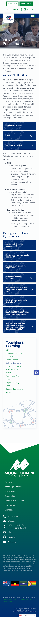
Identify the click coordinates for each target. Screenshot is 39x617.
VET (7, 350)
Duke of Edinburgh (14, 363)
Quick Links (11, 9)
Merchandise (32, 611)
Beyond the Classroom (14, 501)
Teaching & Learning (15, 344)
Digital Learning (12, 382)
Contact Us (9, 510)
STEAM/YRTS (12, 369)
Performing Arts (12, 376)
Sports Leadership (13, 366)
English (24, 615)
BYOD (8, 379)
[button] (36, 372)
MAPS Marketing (20, 611)
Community (10, 505)
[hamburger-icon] (32, 16)
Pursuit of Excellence (15, 353)
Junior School (12, 356)
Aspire (8, 392)
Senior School (12, 360)
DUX (8, 386)
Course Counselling (14, 389)
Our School (9, 482)
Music (8, 373)
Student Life (10, 496)
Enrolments (10, 491)
